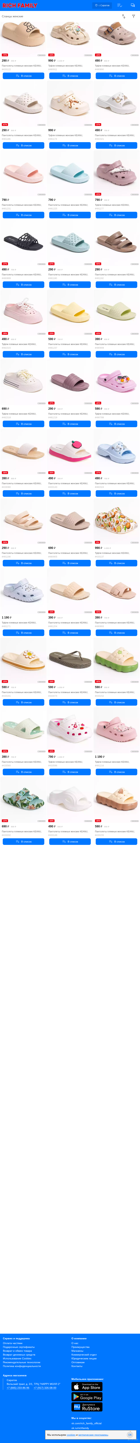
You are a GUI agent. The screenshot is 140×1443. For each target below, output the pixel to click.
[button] (119, 5)
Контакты (76, 1366)
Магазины (77, 1350)
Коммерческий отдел (84, 1354)
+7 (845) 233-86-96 (18, 1387)
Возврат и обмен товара (17, 1350)
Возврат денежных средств (19, 1354)
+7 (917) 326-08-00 (45, 1387)
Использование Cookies (17, 1358)
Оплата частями (12, 1343)
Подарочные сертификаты (19, 1347)
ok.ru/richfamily (80, 1428)
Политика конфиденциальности (22, 1366)
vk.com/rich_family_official (86, 1423)
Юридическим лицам (84, 1358)
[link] (20, 5)
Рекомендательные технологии (21, 1362)
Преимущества (80, 1347)
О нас (74, 1343)
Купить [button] (23, 76)
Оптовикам (78, 1362)
